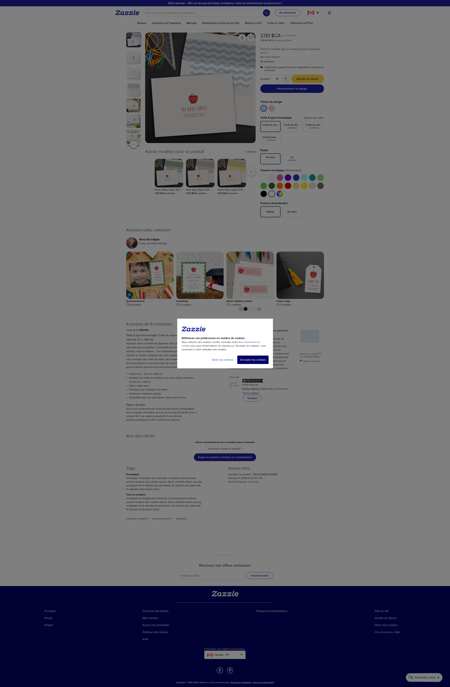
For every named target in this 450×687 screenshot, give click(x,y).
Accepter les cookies (253, 360)
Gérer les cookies (222, 360)
